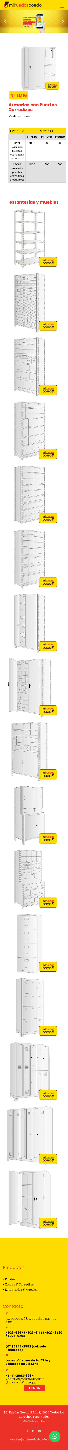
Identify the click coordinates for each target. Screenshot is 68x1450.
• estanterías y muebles (20, 1289)
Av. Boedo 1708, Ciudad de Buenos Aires (31, 1320)
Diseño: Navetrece (34, 1421)
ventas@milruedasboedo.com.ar (34, 1439)
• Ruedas (9, 1279)
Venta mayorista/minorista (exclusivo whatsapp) (25, 1379)
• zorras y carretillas (18, 1284)
